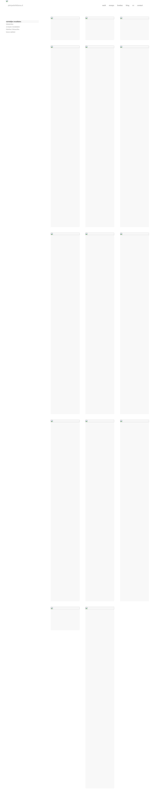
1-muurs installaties (13, 27)
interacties (9, 24)
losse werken (10, 32)
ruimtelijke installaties (13, 22)
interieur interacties (12, 29)
